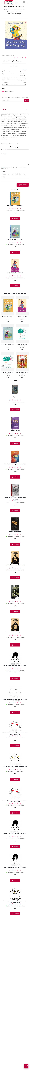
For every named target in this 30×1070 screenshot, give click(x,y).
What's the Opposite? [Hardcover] (22, 345)
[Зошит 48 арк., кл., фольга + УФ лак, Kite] (15, 859)
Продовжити (22, 185)
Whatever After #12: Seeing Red (22, 373)
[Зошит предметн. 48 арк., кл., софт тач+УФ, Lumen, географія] (15, 691)
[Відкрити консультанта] (26, 1066)
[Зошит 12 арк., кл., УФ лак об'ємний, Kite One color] (15, 759)
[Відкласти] (25, 22)
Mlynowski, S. (22, 375)
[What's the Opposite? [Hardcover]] (22, 333)
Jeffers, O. (22, 347)
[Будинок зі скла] (15, 423)
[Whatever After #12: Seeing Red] (22, 361)
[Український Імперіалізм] (15, 523)
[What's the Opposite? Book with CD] (7, 361)
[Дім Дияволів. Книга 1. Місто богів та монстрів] (15, 490)
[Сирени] (15, 389)
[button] (17, 2)
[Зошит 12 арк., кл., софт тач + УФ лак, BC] (15, 826)
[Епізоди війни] (15, 591)
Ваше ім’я (3, 149)
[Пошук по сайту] (27, 3)
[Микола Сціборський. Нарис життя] (15, 624)
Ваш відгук (4, 153)
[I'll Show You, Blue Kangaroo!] (15, 198)
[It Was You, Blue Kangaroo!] (15, 231)
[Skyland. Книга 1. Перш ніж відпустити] (15, 456)
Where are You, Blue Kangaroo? (22, 317)
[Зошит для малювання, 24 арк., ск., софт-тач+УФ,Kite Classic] (15, 893)
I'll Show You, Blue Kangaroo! (7, 316)
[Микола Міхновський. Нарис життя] (15, 557)
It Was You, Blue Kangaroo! (8, 344)
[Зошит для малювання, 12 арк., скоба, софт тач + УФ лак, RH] (15, 792)
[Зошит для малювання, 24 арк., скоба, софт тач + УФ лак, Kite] (15, 725)
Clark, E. (24, 70)
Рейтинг (3, 171)
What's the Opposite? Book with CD (8, 373)
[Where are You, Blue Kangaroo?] (15, 265)
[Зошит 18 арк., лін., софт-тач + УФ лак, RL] (15, 658)
